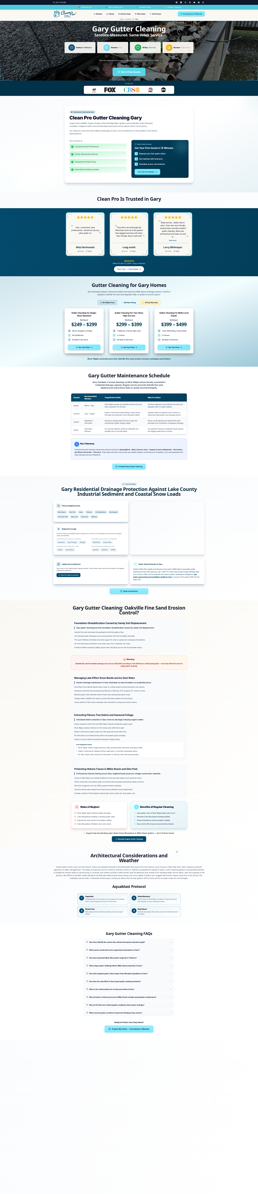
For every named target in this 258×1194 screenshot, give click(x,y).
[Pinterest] (198, 2)
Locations (128, 19)
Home (122, 19)
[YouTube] (194, 2)
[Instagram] (189, 2)
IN (133, 19)
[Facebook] (176, 2)
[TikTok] (203, 2)
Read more (172, 240)
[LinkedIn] (181, 2)
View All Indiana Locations (70, 575)
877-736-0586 (152, 60)
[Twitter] (185, 2)
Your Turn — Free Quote (127, 269)
